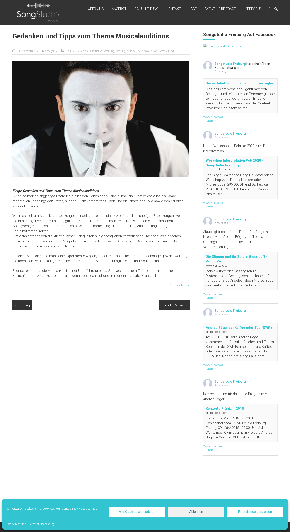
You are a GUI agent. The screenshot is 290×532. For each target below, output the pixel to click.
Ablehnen (196, 512)
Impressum (253, 9)
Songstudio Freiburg (230, 64)
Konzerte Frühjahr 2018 (225, 409)
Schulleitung (146, 9)
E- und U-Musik (175, 305)
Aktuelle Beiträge (220, 9)
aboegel (49, 51)
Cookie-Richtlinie (16, 524)
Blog (68, 51)
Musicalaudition (147, 51)
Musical (131, 51)
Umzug (22, 305)
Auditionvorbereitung (101, 51)
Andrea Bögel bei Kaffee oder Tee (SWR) (239, 328)
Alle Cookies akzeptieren (137, 512)
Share (210, 120)
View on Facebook (213, 117)
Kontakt (173, 9)
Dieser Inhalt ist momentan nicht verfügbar (240, 83)
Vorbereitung (166, 51)
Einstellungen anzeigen (255, 512)
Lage (193, 9)
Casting (120, 51)
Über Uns (96, 9)
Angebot (119, 9)
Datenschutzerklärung (42, 524)
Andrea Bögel (179, 285)
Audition (83, 51)
